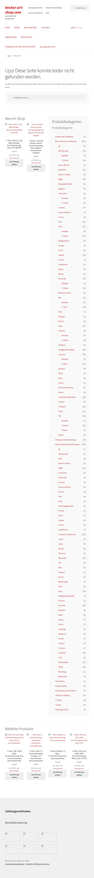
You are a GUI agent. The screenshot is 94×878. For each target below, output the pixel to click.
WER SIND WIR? (30, 27)
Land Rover (63, 264)
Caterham (62, 473)
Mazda (61, 274)
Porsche (61, 354)
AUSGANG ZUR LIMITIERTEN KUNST (20, 46)
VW (59, 416)
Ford (60, 226)
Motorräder (63, 581)
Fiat (60, 222)
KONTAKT (45, 27)
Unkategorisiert (62, 709)
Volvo (60, 411)
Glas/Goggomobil (65, 506)
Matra (60, 269)
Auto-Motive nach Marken (66, 141)
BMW (60, 179)
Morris (61, 321)
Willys (60, 435)
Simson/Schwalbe (65, 387)
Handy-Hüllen (61, 686)
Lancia (61, 259)
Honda (61, 245)
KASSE (17, 27)
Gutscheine (60, 681)
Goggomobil (63, 240)
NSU (60, 586)
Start (9, 56)
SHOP (7, 27)
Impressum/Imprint (35, 13)
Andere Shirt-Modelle (64, 136)
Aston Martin (63, 165)
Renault (61, 368)
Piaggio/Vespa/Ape (66, 349)
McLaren (61, 553)
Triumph (62, 406)
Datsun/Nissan (64, 212)
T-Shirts (64, 160)
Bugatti (61, 188)
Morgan (61, 316)
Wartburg (62, 671)
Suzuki (61, 638)
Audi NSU (62, 169)
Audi (60, 458)
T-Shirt (64, 307)
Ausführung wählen (14, 163)
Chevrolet (62, 193)
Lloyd (60, 539)
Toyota (61, 401)
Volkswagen (63, 662)
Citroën (61, 482)
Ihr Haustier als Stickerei (65, 690)
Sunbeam (62, 634)
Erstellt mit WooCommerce (37, 864)
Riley (60, 373)
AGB (47, 13)
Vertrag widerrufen (35, 8)
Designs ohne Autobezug (65, 439)
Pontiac (61, 600)
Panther (61, 331)
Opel (60, 326)
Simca (60, 383)
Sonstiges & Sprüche (66, 397)
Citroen (61, 207)
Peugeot (62, 345)
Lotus (60, 544)
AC (59, 146)
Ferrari (61, 217)
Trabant (61, 648)
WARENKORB (11, 37)
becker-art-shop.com (14, 10)
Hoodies (64, 155)
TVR (60, 657)
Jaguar (61, 255)
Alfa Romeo (63, 151)
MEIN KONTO (26, 37)
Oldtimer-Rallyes (62, 695)
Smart (61, 392)
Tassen (64, 430)
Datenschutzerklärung (54, 8)
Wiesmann (62, 676)
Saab (60, 378)
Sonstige (62, 629)
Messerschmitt (64, 293)
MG (59, 297)
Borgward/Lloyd (65, 184)
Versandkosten (14, 158)
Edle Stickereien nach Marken (67, 444)
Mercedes (62, 278)
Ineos (60, 250)
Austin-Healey (64, 174)
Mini (60, 312)
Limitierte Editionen (67, 534)
